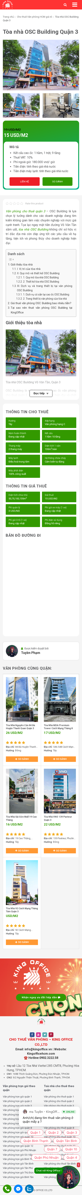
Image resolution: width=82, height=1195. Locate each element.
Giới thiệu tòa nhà (22, 264)
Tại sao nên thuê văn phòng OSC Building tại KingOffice (41, 310)
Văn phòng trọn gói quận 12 (18, 1145)
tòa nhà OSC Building (33, 229)
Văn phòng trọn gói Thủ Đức (18, 1172)
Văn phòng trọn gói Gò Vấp (18, 1154)
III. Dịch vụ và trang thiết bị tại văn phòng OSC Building (44, 288)
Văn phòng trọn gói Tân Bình (18, 1163)
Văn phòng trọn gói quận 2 (17, 1101)
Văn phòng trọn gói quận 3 (17, 1105)
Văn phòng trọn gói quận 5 (17, 1114)
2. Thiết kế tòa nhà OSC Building (41, 281)
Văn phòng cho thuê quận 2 (59, 1101)
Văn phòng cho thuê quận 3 (25, 211)
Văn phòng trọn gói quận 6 (17, 1119)
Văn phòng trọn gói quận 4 (17, 1110)
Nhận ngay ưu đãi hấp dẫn (40, 997)
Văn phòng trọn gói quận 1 (17, 1096)
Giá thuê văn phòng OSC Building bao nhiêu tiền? (41, 303)
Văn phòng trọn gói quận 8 (17, 1127)
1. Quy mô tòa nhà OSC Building (41, 277)
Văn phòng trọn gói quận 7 (17, 1123)
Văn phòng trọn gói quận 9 (17, 1132)
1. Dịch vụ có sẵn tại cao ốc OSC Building (46, 294)
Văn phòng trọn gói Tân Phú (18, 1168)
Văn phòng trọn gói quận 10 (18, 1136)
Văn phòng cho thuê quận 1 (59, 1096)
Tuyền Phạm (30, 653)
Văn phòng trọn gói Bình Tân (18, 1177)
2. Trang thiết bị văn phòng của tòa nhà (45, 298)
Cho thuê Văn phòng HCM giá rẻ (34, 16)
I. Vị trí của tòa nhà (28, 269)
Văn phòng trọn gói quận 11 (18, 1141)
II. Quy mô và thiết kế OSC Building (38, 273)
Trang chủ (8, 16)
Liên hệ (24, 181)
